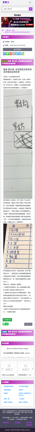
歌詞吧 (21, 390)
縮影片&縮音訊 (23, 402)
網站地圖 (29, 422)
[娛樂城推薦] (17, 22)
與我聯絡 (18, 49)
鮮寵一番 (6, 399)
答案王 (6, 2)
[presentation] (2, 368)
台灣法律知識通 (23, 386)
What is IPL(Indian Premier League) (17, 348)
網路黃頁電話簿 (8, 386)
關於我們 (6, 422)
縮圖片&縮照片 (8, 402)
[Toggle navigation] (30, 2)
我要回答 (8, 319)
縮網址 (6, 393)
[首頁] (2, 30)
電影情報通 (7, 390)
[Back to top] (32, 424)
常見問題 (17, 422)
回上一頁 (29, 324)
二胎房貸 (21, 399)
